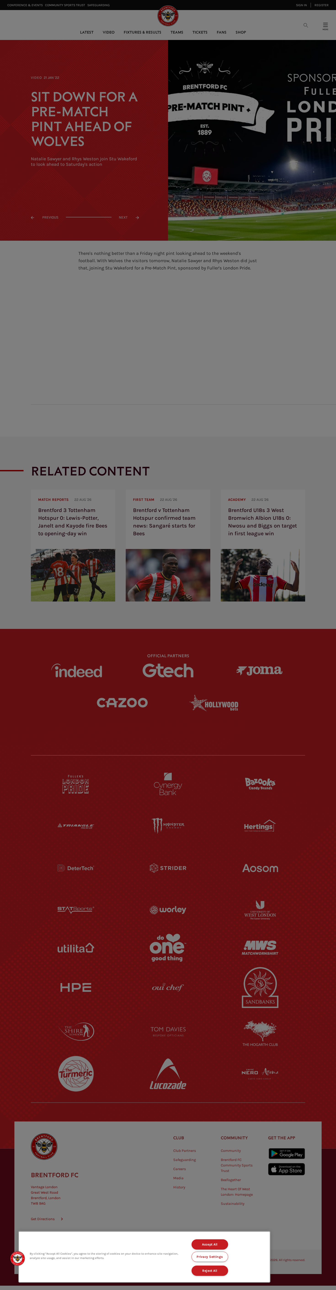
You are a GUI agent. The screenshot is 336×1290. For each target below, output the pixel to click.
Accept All (210, 1244)
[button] (17, 1258)
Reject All (209, 1271)
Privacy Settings (210, 1257)
